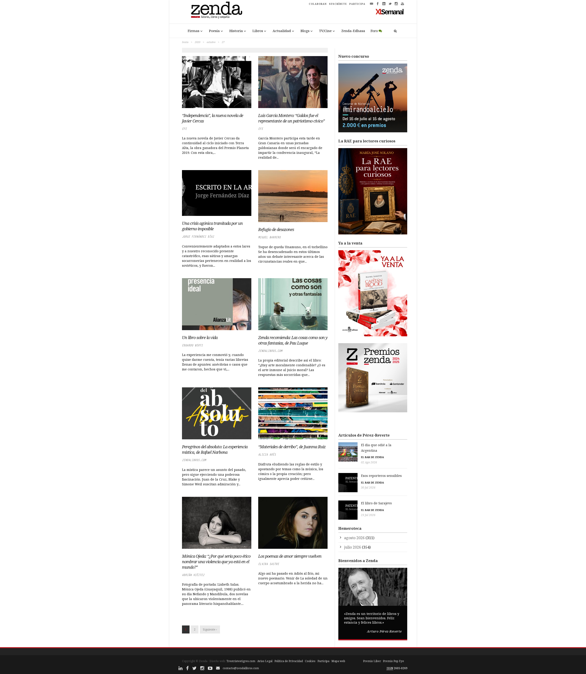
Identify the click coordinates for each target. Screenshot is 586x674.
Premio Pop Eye (393, 661)
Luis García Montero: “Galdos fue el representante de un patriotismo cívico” (291, 118)
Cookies (310, 661)
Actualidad (282, 30)
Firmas (193, 30)
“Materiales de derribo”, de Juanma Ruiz (292, 446)
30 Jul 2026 (368, 487)
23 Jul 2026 (368, 515)
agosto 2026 (354, 537)
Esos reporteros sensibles (381, 475)
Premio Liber (372, 661)
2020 (197, 42)
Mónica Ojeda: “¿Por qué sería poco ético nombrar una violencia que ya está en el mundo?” (216, 561)
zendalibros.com (270, 351)
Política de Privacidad (288, 661)
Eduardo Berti (192, 345)
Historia (236, 30)
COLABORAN (318, 3)
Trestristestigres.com (240, 661)
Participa (323, 661)
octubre (211, 42)
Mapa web (338, 661)
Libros (257, 30)
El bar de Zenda (372, 457)
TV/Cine (325, 30)
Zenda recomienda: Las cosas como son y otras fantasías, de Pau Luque (293, 340)
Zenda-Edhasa (353, 30)
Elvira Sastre (268, 564)
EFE (184, 129)
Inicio (185, 42)
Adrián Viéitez (193, 575)
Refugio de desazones (276, 229)
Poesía (214, 30)
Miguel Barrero (269, 237)
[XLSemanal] (389, 11)
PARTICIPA (357, 3)
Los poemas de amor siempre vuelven (289, 556)
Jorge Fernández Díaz (198, 237)
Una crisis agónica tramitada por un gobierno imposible (212, 225)
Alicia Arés (267, 455)
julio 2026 (352, 547)
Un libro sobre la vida (199, 337)
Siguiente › (210, 629)
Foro (374, 30)
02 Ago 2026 (369, 462)
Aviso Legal (264, 661)
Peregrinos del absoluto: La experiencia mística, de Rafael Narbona (214, 449)
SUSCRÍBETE (338, 3)
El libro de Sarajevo (376, 503)
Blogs (305, 30)
